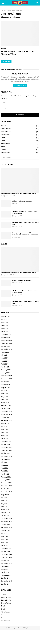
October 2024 (5, 382)
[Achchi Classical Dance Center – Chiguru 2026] (6, 225)
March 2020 (5, 545)
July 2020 (4, 533)
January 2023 (5, 444)
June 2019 (4, 569)
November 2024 (6, 379)
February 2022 (6, 477)
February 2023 (6, 441)
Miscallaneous (5, 144)
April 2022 (4, 471)
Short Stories (5, 153)
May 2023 (4, 432)
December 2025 (6, 340)
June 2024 (4, 394)
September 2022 (6, 456)
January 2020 (5, 551)
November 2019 (6, 557)
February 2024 (6, 405)
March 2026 (5, 331)
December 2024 (6, 376)
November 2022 (6, 450)
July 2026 (4, 319)
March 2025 (5, 367)
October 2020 (5, 524)
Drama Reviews (6, 135)
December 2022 (6, 447)
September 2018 (6, 581)
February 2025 (6, 370)
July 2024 (4, 391)
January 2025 (5, 373)
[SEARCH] (37, 158)
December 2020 (6, 518)
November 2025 (6, 343)
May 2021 (4, 504)
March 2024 (5, 403)
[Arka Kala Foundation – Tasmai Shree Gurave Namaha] (6, 214)
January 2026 (5, 337)
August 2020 (5, 530)
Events (3, 48)
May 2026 (4, 325)
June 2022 (4, 465)
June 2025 (4, 358)
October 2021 (5, 489)
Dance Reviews (6, 129)
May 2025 (4, 361)
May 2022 (4, 468)
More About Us (19, 85)
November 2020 (6, 522)
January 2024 (5, 409)
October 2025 (5, 346)
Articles (3, 126)
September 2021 (6, 492)
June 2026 (4, 322)
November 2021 (6, 486)
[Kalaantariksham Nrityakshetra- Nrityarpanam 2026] (20, 180)
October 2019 (5, 560)
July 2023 (4, 426)
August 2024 (5, 388)
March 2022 (5, 474)
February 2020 (6, 548)
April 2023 (4, 435)
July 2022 (4, 462)
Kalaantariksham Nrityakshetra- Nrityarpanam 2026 (18, 193)
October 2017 (5, 584)
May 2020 (4, 539)
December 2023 (6, 411)
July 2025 (4, 355)
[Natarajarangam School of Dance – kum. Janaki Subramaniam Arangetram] (6, 235)
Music (3, 147)
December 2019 (6, 554)
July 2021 (4, 498)
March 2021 (5, 510)
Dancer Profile (6, 132)
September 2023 (6, 420)
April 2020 (4, 542)
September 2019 (6, 563)
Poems (3, 150)
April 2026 (4, 328)
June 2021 (4, 501)
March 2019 (5, 572)
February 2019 (6, 575)
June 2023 (4, 429)
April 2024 (4, 400)
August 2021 (5, 495)
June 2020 (4, 536)
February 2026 (6, 334)
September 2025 (6, 349)
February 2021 (6, 513)
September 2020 (6, 527)
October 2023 (5, 417)
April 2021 (4, 507)
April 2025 (4, 364)
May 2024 (4, 397)
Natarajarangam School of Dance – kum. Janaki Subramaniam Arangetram (25, 234)
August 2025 (5, 352)
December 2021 (6, 483)
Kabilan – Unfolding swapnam (22, 201)
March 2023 (5, 438)
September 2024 (6, 385)
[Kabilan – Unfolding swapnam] (6, 203)
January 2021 (5, 516)
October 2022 (5, 453)
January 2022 (5, 480)
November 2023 (6, 414)
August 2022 (5, 459)
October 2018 (5, 578)
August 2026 (5, 316)
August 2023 (5, 423)
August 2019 (5, 566)
